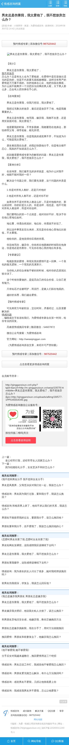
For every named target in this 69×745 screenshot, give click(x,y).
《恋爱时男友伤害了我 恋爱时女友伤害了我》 (25, 539)
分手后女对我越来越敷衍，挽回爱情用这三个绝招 (29, 655)
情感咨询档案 (12, 3)
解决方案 (39, 711)
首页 (13, 741)
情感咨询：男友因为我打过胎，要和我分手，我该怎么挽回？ (33, 495)
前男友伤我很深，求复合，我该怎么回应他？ (26, 583)
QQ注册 (51, 711)
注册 (50, 6)
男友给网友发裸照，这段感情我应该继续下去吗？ (29, 545)
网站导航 (36, 741)
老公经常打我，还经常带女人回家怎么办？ (28, 460)
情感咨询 (15, 711)
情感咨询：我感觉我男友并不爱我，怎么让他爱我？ (30, 690)
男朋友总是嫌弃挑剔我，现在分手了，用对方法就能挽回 (33, 628)
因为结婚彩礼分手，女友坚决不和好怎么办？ (30, 467)
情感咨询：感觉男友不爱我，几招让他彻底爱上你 (29, 681)
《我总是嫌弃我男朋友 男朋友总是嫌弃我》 (24, 596)
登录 (57, 6)
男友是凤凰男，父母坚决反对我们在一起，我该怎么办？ (33, 485)
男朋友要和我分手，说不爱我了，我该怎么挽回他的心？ (33, 526)
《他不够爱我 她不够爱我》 (15, 650)
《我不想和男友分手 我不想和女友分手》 (22, 479)
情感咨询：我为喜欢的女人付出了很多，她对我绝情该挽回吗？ (34, 573)
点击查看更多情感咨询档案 (34, 364)
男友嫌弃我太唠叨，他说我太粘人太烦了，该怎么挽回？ (33, 610)
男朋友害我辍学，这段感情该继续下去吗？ (25, 562)
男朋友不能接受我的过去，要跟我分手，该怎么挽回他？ (33, 517)
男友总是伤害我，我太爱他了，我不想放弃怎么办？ (30, 554)
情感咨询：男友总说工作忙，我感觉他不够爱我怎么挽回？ (34, 664)
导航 (65, 6)
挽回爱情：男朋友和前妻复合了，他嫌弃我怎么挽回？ (31, 636)
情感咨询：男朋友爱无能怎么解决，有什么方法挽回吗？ (33, 673)
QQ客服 (59, 741)
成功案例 (27, 711)
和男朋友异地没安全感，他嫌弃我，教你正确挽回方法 (31, 619)
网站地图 (38, 719)
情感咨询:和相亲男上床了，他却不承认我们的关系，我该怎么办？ (34, 507)
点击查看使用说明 (21, 440)
